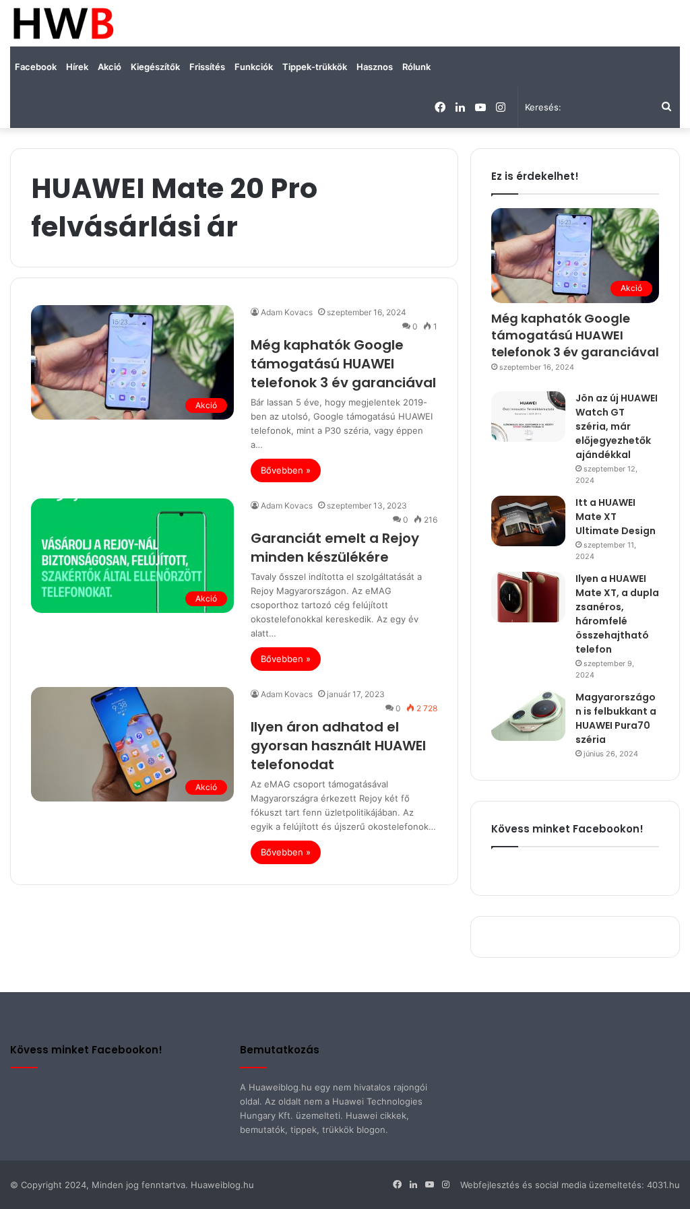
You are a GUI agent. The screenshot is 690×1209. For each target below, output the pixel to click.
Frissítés (207, 66)
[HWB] (63, 23)
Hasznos (374, 66)
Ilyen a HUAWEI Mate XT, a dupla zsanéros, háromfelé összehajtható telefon (617, 614)
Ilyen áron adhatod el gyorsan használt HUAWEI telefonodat (338, 745)
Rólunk (416, 66)
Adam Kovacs (287, 312)
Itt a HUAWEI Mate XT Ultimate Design (615, 516)
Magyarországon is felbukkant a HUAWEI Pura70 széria (615, 718)
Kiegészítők (155, 66)
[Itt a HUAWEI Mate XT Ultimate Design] (528, 521)
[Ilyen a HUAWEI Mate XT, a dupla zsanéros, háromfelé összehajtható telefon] (528, 597)
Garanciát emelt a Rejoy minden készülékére (335, 547)
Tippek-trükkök (314, 66)
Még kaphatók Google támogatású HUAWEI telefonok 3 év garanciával (343, 363)
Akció (109, 66)
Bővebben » (286, 470)
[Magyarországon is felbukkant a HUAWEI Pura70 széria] (528, 715)
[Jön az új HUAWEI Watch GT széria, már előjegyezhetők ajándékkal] (528, 416)
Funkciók (253, 66)
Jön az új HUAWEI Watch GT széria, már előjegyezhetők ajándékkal (616, 426)
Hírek (77, 66)
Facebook (36, 66)
